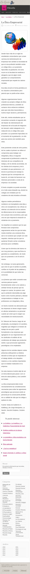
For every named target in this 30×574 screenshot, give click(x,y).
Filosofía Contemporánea (7, 526)
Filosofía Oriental (20, 486)
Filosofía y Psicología (18, 499)
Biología (8, 12)
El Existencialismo (8, 504)
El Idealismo (6, 506)
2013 (4, 553)
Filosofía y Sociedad (18, 505)
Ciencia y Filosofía (8, 491)
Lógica (17, 517)
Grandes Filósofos (21, 510)
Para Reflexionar (20, 527)
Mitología (18, 525)
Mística (18, 523)
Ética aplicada (7, 444)
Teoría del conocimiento (19, 531)
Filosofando (6, 523)
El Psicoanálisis (7, 510)
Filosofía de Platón (8, 529)
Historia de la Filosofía (19, 512)
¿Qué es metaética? (9, 448)
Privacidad (6, 570)
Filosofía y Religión (21, 502)
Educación (22, 12)
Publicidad (23, 570)
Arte (2, 12)
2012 (4, 555)
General (18, 508)
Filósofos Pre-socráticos (6, 520)
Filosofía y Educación (18, 496)
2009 (17, 551)
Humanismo (19, 515)
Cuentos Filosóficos (5, 498)
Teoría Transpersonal (19, 535)
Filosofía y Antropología (19, 491)
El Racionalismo (7, 512)
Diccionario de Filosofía (6, 501)
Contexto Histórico (8, 493)
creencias (5, 495)
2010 (17, 549)
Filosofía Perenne (20, 488)
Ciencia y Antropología (6, 488)
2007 (17, 555)
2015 (4, 549)
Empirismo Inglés (7, 514)
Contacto (15, 570)
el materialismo (7, 508)
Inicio (2, 17)
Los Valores (9, 17)
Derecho (15, 12)
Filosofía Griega (7, 533)
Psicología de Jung (21, 529)
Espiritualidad (6, 516)
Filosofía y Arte (20, 493)
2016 (4, 547)
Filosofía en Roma (7, 531)
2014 (4, 551)
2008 (17, 553)
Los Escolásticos (20, 519)
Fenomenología (7, 518)
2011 (17, 547)
